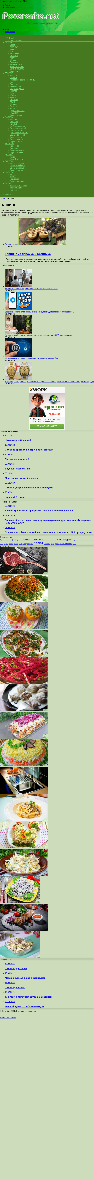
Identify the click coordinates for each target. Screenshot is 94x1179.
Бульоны (14, 62)
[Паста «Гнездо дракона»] (24, 820)
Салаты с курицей (18, 128)
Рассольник (15, 53)
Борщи (13, 49)
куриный (61, 540)
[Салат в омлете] (24, 875)
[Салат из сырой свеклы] (24, 683)
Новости (14, 190)
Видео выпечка (17, 150)
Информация (16, 40)
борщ (1, 540)
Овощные (14, 84)
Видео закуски (16, 170)
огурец (6, 544)
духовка (19, 540)
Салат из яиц (16, 137)
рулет (31, 544)
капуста (26, 540)
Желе (12, 157)
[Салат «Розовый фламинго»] (24, 738)
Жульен (13, 104)
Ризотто (13, 91)
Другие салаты (16, 141)
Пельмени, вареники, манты (22, 80)
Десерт (9, 155)
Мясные (13, 75)
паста (16, 544)
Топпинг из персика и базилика (28, 254)
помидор (26, 544)
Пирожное (14, 146)
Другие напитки (17, 181)
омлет (11, 544)
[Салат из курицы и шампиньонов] (20, 957)
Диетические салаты (19, 133)
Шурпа (13, 60)
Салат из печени (17, 135)
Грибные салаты (17, 126)
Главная (4, 198)
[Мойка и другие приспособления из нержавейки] (24, 793)
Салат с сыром (16, 139)
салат (38, 543)
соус (52, 544)
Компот (13, 177)
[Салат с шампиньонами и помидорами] (24, 656)
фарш (57, 544)
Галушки (14, 106)
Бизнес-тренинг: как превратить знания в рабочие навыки (31, 289)
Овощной (14, 122)
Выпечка (9, 144)
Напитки (9, 172)
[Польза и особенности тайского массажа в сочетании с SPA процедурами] (18, 333)
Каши (12, 102)
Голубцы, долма (17, 89)
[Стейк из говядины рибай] (24, 574)
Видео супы (15, 71)
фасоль (62, 544)
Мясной (13, 119)
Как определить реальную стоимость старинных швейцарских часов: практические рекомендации (49, 382)
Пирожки (14, 148)
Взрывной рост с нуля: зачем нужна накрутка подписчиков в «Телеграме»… (39, 312)
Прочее (9, 183)
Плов (12, 82)
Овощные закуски (18, 168)
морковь (75, 540)
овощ (1, 544)
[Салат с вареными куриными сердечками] (20, 903)
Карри (12, 108)
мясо (91, 540)
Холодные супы (17, 67)
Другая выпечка (17, 152)
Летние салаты (16, 130)
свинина (47, 544)
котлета (38, 539)
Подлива (14, 113)
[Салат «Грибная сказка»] (24, 601)
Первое (9, 42)
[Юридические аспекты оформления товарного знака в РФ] (18, 356)
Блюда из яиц (16, 86)
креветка (53, 540)
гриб (14, 540)
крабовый (46, 540)
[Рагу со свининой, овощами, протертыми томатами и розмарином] (24, 930)
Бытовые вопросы (18, 186)
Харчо (12, 58)
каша (32, 540)
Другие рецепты (17, 69)
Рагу (12, 93)
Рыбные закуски (17, 166)
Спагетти (14, 100)
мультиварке (83, 540)
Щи (11, 51)
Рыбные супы (16, 64)
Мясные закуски (17, 163)
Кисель (13, 174)
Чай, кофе (14, 179)
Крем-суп (14, 47)
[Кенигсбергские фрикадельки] (24, 711)
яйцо (74, 544)
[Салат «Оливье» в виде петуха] (24, 848)
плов (20, 544)
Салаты (9, 117)
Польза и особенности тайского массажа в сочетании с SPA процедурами (38, 335)
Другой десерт (16, 159)
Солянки (14, 56)
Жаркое (13, 95)
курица (68, 539)
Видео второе (16, 115)
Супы (12, 45)
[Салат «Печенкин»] (24, 765)
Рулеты (13, 97)
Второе (9, 73)
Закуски (9, 161)
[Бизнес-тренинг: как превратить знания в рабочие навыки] (18, 286)
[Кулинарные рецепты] (29, 25)
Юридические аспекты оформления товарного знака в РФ (31, 358)
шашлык (68, 544)
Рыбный (13, 124)
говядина (7, 540)
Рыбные (13, 78)
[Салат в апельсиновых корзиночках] (24, 628)
